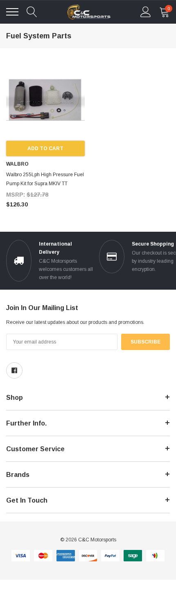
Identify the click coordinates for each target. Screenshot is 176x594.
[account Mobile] (145, 12)
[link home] (89, 12)
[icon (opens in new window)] (14, 370)
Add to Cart (45, 148)
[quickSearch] (32, 12)
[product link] (45, 101)
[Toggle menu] (12, 12)
